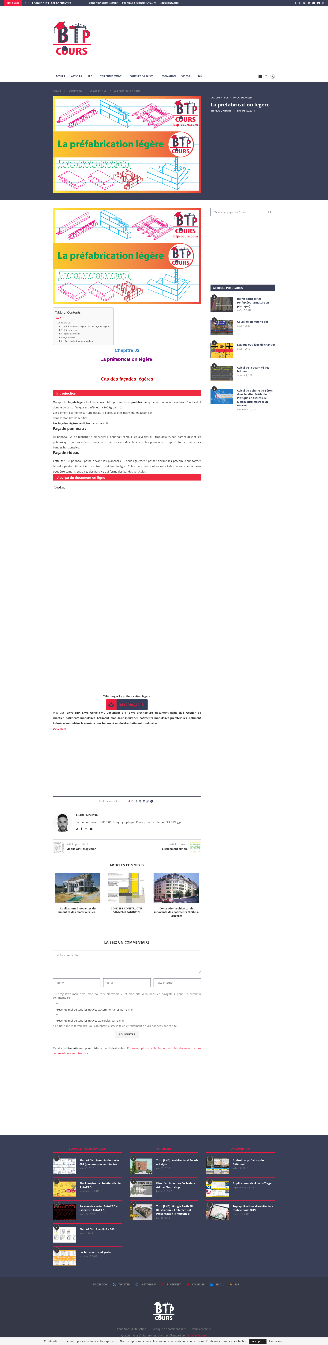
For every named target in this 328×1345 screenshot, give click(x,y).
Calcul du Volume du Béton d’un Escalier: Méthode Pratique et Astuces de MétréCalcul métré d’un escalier (255, 398)
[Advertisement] (202, 38)
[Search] (266, 76)
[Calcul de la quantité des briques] (222, 373)
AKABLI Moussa (223, 110)
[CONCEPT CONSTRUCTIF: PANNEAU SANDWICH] (127, 888)
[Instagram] (304, 3)
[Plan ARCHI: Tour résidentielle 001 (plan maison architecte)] (64, 1166)
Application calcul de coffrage (252, 1183)
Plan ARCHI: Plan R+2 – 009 (97, 1229)
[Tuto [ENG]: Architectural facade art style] (141, 1166)
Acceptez (258, 1341)
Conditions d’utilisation (103, 3)
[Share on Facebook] (136, 801)
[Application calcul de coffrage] (217, 1189)
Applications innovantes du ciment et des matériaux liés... (77, 910)
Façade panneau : (71, 333)
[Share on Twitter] (140, 801)
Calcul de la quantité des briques (253, 369)
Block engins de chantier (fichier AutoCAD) (101, 1185)
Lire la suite (276, 1341)
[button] (25, 3)
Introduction (70, 330)
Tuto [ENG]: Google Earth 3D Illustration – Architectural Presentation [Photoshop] (174, 1209)
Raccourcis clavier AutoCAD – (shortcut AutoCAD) (98, 1208)
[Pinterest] (309, 3)
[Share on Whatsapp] (148, 801)
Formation (169, 76)
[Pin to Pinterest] (144, 801)
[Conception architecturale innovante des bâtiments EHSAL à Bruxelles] (176, 888)
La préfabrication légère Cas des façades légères (86, 326)
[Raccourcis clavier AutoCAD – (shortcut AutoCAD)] (64, 1212)
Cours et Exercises (141, 76)
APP (90, 76)
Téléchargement (110, 76)
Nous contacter (169, 3)
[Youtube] (313, 3)
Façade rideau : (70, 337)
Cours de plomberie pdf (252, 321)
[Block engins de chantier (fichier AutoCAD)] (64, 1189)
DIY (200, 76)
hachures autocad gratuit (96, 1252)
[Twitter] (299, 3)
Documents (75, 90)
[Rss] (323, 3)
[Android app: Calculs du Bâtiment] (217, 1166)
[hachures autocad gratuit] (64, 1258)
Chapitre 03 (64, 322)
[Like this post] (132, 801)
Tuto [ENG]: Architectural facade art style (177, 1162)
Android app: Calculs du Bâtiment (248, 1162)
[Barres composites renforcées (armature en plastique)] (222, 304)
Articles (76, 76)
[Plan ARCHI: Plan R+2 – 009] (64, 1235)
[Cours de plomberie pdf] (222, 327)
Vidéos (185, 76)
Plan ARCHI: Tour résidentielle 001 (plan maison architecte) (99, 1162)
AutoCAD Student (197, 1335)
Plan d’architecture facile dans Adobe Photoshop (176, 1185)
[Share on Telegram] (151, 801)
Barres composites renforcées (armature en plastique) (253, 302)
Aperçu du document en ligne (78, 341)
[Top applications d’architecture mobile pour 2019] (217, 1212)
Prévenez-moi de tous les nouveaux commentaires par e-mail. (95, 1009)
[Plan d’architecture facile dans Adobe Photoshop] (141, 1189)
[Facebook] (295, 3)
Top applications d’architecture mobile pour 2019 (253, 1208)
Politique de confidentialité (139, 3)
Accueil (60, 76)
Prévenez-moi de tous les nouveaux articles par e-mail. (90, 1020)
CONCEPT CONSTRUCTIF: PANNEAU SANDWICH (127, 910)
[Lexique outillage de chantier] (222, 350)
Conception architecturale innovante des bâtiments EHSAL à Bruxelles (176, 912)
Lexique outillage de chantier (256, 344)
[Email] (318, 3)
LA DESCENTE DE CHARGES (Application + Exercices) (63, 3)
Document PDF (97, 90)
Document (59, 728)
